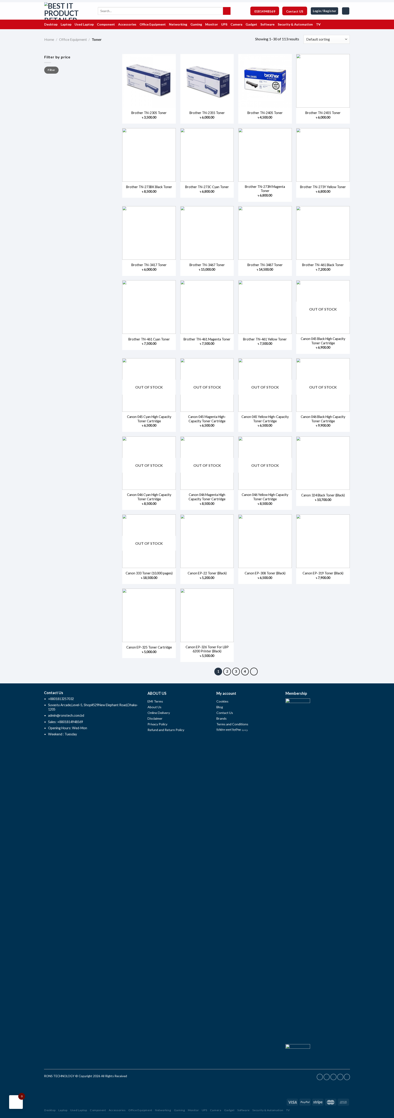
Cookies (222, 701)
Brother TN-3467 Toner (207, 265)
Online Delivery (159, 713)
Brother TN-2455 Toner (323, 113)
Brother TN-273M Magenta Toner (265, 189)
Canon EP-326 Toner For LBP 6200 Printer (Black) (207, 649)
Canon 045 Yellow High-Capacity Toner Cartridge (265, 419)
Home (49, 39)
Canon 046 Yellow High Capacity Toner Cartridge (265, 497)
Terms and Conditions (232, 724)
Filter (51, 70)
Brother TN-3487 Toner (265, 265)
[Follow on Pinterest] (333, 1077)
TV (288, 1110)
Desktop (49, 1110)
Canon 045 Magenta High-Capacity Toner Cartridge (207, 419)
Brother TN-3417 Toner (149, 265)
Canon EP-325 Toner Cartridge (149, 647)
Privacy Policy (157, 724)
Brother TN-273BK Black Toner (149, 187)
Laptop (62, 1110)
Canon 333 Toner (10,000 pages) (149, 573)
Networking (163, 1110)
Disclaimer (155, 718)
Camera (215, 1110)
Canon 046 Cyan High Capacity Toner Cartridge (149, 497)
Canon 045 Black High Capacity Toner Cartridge (323, 341)
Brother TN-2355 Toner (207, 113)
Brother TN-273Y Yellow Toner (323, 187)
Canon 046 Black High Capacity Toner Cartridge (323, 419)
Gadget (229, 1110)
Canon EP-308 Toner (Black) (265, 573)
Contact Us (224, 713)
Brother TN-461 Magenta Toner (207, 339)
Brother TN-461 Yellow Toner (265, 339)
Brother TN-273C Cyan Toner (207, 187)
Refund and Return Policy (166, 730)
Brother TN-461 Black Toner (323, 265)
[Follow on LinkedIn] (340, 1077)
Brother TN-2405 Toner (265, 113)
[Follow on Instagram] (327, 1077)
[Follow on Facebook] (320, 1077)
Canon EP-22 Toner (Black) (207, 573)
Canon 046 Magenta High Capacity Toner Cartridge (207, 497)
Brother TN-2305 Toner (149, 113)
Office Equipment (73, 39)
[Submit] (227, 11)
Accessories (117, 1110)
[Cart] (345, 11)
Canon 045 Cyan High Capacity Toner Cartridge (149, 419)
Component (98, 1110)
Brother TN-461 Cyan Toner (149, 339)
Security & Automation (267, 1110)
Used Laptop (78, 1110)
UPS (204, 1110)
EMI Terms (155, 701)
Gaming (179, 1110)
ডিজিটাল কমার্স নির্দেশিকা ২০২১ (232, 730)
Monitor (193, 1110)
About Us (154, 707)
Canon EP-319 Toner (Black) (323, 573)
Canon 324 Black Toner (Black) (323, 495)
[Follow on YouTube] (347, 1077)
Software (243, 1110)
